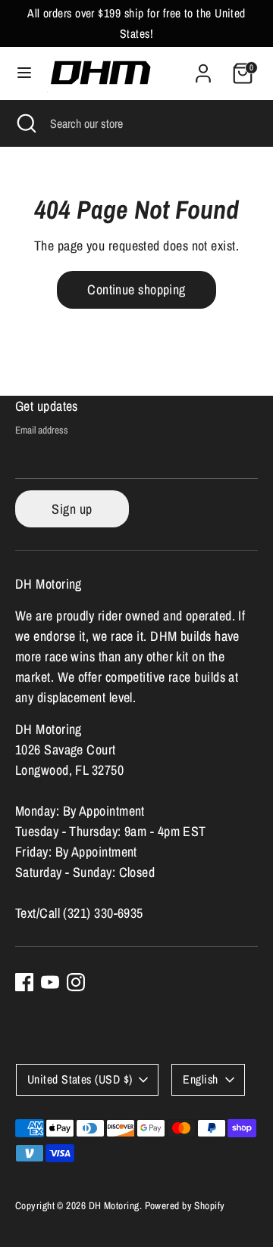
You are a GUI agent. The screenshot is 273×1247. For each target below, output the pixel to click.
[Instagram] (76, 982)
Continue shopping (136, 289)
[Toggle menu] (24, 73)
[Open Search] (25, 123)
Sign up (72, 508)
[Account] (203, 68)
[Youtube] (50, 982)
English (200, 1079)
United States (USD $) (79, 1079)
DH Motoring (114, 1205)
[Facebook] (24, 982)
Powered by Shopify (185, 1205)
